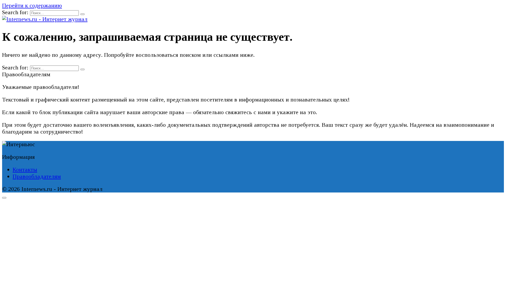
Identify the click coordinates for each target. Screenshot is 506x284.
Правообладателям (37, 176)
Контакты (25, 169)
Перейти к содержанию (32, 5)
